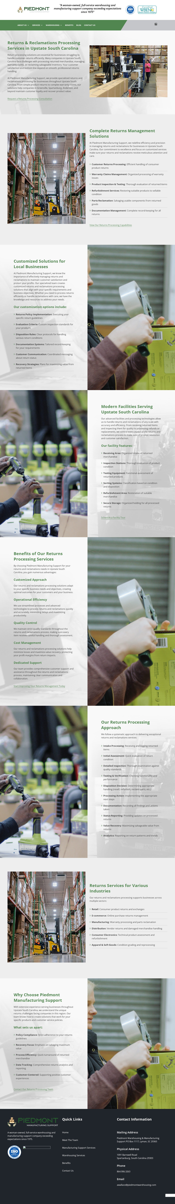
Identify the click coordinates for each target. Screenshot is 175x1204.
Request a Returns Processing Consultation (30, 98)
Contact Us (68, 1170)
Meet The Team (70, 1140)
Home (65, 1132)
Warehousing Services (73, 1155)
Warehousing (52, 25)
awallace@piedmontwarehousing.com (136, 1184)
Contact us (89, 25)
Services (36, 25)
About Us (22, 25)
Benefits (69, 25)
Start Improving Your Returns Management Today (39, 686)
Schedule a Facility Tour (113, 517)
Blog (78, 25)
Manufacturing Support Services (78, 1147)
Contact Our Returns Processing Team (33, 1089)
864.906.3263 (123, 1171)
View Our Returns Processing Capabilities (111, 225)
